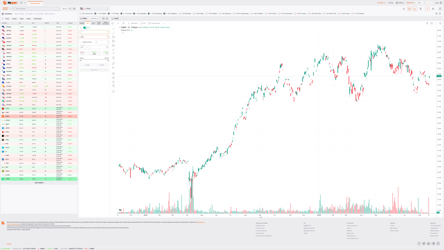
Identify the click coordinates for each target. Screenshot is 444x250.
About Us (433, 223)
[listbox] (420, 2)
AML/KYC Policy (434, 230)
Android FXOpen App (352, 238)
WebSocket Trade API (309, 230)
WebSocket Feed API (309, 228)
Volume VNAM (84, 30)
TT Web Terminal (260, 225)
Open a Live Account (352, 225)
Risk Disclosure (434, 235)
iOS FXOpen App (351, 235)
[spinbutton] (94, 37)
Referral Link (350, 233)
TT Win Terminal (260, 228)
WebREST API (307, 225)
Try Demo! (380, 3)
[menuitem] (64, 8)
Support (392, 223)
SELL (81, 27)
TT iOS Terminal (260, 233)
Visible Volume (87, 42)
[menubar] (64, 8)
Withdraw (349, 230)
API (304, 223)
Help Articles (393, 228)
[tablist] (94, 47)
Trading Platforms (261, 223)
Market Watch (5, 8)
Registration (410, 3)
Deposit (349, 228)
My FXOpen (350, 223)
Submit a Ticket (394, 230)
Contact (392, 225)
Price (82, 35)
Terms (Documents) (435, 225)
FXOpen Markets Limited (13, 224)
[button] (107, 32)
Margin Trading (35, 3)
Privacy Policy (434, 233)
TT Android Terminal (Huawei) (263, 235)
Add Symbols (39, 183)
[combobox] (94, 32)
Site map (9, 243)
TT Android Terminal (261, 230)
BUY (89, 27)
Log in (437, 3)
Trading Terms (434, 228)
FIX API (305, 233)
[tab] (82, 23)
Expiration (83, 45)
